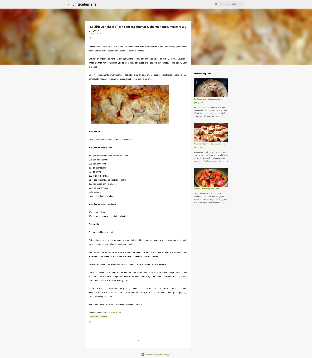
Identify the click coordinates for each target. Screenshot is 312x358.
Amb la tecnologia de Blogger (157, 354)
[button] (90, 38)
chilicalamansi (85, 4)
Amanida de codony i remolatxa (207, 189)
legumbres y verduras (98, 316)
